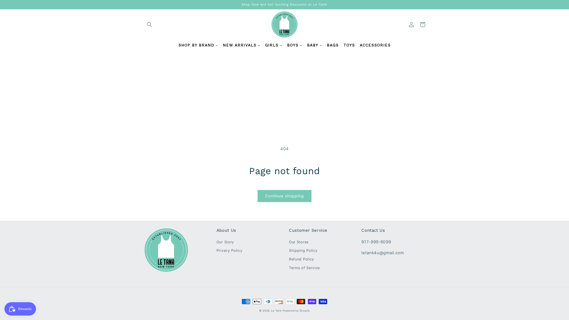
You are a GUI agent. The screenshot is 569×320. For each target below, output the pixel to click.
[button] (149, 24)
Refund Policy (301, 259)
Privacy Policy (229, 250)
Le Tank (276, 310)
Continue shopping (284, 196)
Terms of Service (304, 268)
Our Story (225, 242)
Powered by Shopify (296, 310)
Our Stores (299, 242)
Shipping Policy (303, 250)
